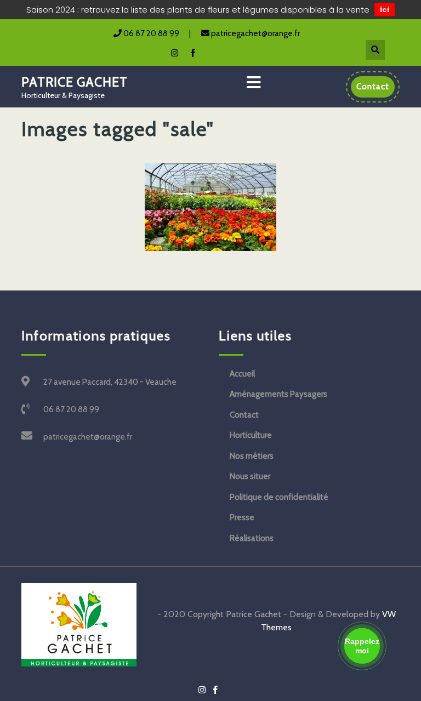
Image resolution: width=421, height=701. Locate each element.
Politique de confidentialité (279, 497)
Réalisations (252, 538)
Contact (244, 415)
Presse (242, 517)
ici (384, 9)
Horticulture (251, 435)
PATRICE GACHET (74, 82)
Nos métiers (252, 456)
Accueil (242, 374)
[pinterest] (169, 52)
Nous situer (250, 476)
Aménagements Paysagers (278, 394)
